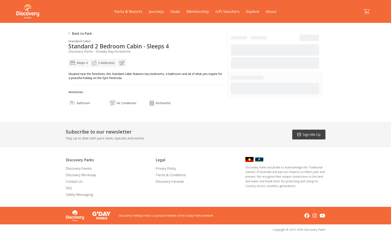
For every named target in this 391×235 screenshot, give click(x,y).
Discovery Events (79, 168)
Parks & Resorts (128, 11)
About (271, 11)
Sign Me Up (312, 134)
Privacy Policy (166, 168)
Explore (252, 11)
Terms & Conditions (171, 175)
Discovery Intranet (170, 181)
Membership (198, 11)
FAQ (69, 188)
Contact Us (74, 181)
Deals (175, 11)
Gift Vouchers (227, 11)
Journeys (156, 11)
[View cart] (366, 11)
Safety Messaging (79, 194)
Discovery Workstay (81, 175)
